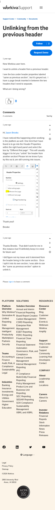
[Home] (17, 7)
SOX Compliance (24, 403)
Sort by (49, 116)
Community (21, 19)
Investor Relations (44, 411)
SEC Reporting (23, 396)
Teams (5, 353)
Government (8, 401)
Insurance (6, 388)
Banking (6, 385)
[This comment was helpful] (50, 125)
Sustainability (8, 369)
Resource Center (44, 307)
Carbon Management (26, 319)
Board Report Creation (27, 316)
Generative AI (8, 315)
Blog (41, 312)
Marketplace (8, 338)
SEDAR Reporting (25, 399)
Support (43, 340)
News (42, 429)
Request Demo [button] (41, 52)
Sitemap (5, 469)
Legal (4, 373)
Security (6, 344)
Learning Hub (45, 357)
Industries (7, 382)
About (42, 375)
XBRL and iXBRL (24, 412)
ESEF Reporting (24, 332)
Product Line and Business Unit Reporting (24, 390)
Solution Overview (25, 306)
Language (28, 455)
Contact (42, 363)
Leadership (44, 379)
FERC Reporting (24, 335)
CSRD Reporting (24, 322)
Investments (7, 392)
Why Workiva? (9, 312)
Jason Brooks (11, 133)
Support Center (8, 19)
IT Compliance (23, 374)
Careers (43, 394)
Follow (39, 43)
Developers (44, 360)
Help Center (45, 344)
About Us (43, 397)
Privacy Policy (7, 466)
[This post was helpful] (9, 101)
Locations (43, 385)
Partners (6, 341)
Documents (33, 19)
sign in (11, 282)
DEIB (41, 382)
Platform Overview (6, 307)
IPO (18, 370)
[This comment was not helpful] (50, 134)
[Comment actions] (50, 139)
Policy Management (25, 383)
